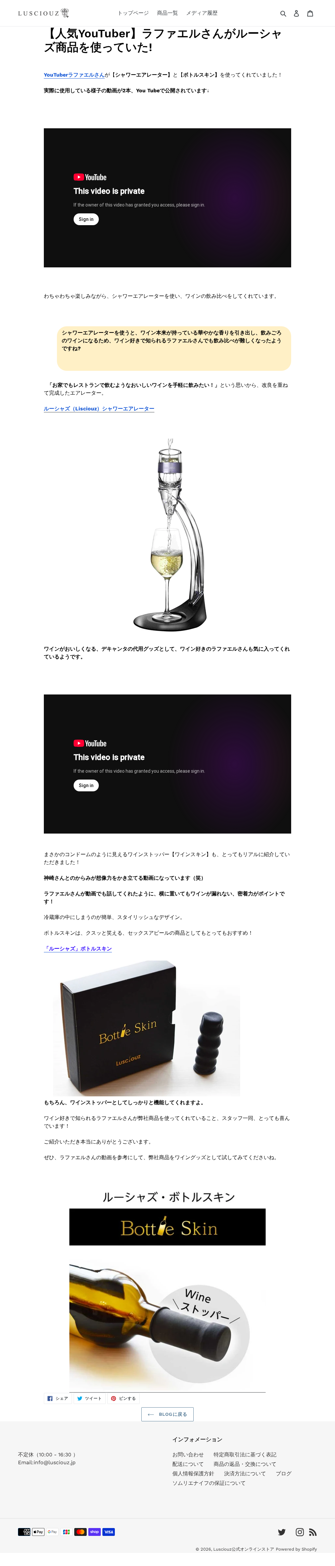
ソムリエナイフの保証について (209, 1483)
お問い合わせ (188, 1454)
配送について (188, 1464)
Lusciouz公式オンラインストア (243, 1549)
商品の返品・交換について (245, 1464)
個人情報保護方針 (193, 1473)
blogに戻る (172, 1414)
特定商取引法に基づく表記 (245, 1454)
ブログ (283, 1473)
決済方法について (245, 1473)
